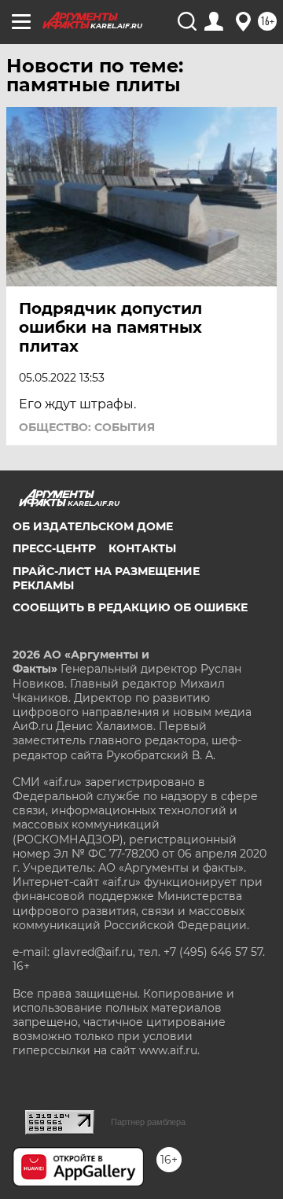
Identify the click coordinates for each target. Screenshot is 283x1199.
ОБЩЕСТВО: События (87, 427)
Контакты (142, 548)
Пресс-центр (54, 548)
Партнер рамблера (148, 1122)
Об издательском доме (93, 526)
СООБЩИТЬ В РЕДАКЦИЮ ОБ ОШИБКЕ (130, 607)
